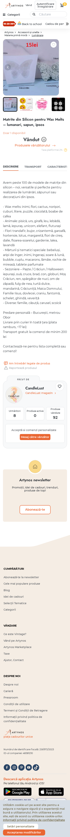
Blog (7, 590)
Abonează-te (35, 509)
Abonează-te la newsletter (21, 577)
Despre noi (11, 684)
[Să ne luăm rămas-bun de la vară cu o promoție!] (9, 23)
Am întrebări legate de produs (29, 363)
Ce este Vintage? (15, 634)
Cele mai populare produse (22, 583)
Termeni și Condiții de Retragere (26, 710)
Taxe (7, 653)
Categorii (10, 609)
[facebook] (7, 767)
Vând (29, 5)
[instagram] (14, 767)
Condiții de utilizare (17, 704)
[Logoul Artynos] (13, 5)
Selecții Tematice (15, 603)
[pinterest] (21, 767)
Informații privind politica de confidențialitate (34, 820)
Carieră (8, 691)
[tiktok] (36, 767)
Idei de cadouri (14, 596)
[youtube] (28, 767)
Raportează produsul (23, 368)
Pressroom (11, 697)
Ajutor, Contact (14, 660)
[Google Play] (18, 791)
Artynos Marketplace (18, 647)
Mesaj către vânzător (35, 437)
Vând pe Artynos (15, 640)
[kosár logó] (62, 5)
